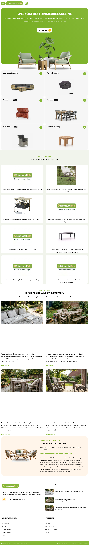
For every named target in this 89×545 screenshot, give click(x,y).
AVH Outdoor (5, 523)
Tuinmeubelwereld (7, 532)
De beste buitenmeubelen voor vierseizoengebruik (64, 354)
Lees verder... (6, 365)
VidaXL (4, 535)
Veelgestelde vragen (50, 529)
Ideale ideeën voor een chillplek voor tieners (62, 423)
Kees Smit (5, 526)
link (22, 179)
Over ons (47, 523)
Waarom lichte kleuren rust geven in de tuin (17, 354)
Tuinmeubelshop (6, 529)
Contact (46, 532)
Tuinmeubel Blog (49, 526)
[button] (3, 3)
